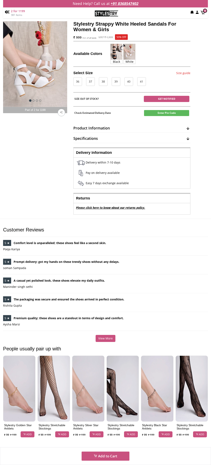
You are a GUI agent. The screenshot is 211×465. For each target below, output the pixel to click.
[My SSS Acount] (197, 12)
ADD (29, 434)
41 (141, 81)
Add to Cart (107, 456)
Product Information (91, 128)
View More (105, 338)
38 (103, 81)
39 (116, 81)
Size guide (183, 73)
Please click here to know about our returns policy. (110, 208)
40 (128, 81)
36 (77, 81)
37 (90, 81)
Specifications (85, 138)
